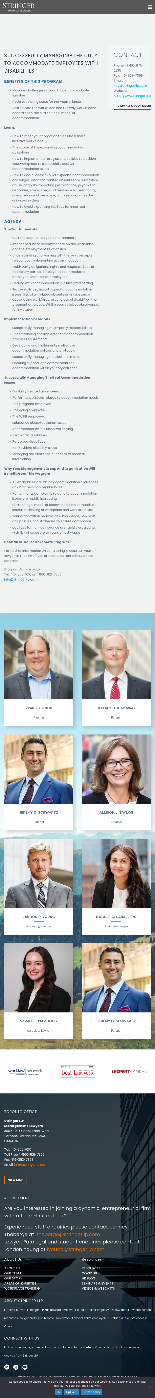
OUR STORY (13, 1278)
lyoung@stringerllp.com (76, 1249)
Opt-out (71, 1392)
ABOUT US (12, 1268)
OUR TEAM (12, 1273)
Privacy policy (92, 1392)
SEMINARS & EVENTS (97, 1283)
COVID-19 (89, 1273)
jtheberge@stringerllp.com (67, 1234)
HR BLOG (88, 1278)
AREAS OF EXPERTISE (20, 1283)
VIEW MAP (15, 1180)
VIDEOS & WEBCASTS (98, 1288)
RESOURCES (91, 1268)
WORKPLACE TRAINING (22, 1288)
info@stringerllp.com (21, 579)
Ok (58, 1392)
